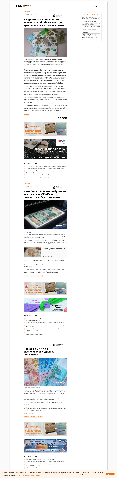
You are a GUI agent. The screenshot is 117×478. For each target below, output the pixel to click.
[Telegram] (62, 118)
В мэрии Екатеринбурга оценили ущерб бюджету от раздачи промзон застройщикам (45, 171)
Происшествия (33, 416)
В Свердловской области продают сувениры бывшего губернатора (45, 168)
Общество (40, 416)
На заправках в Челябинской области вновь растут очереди (43, 470)
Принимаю (110, 474)
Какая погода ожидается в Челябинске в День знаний (89, 35)
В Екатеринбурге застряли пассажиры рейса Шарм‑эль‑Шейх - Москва (46, 166)
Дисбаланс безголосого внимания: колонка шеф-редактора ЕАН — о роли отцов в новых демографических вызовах (91, 19)
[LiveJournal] (66, 118)
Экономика (26, 115)
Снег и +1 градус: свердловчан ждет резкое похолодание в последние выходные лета (46, 326)
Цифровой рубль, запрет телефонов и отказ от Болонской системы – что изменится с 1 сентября (46, 329)
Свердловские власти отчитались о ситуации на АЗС (41, 459)
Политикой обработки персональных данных (27, 475)
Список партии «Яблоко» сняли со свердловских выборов (91, 24)
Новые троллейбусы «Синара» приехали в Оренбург (90, 38)
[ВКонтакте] (58, 118)
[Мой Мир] (64, 118)
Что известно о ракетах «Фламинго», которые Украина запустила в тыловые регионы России (45, 319)
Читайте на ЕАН (28, 413)
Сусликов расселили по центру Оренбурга (90, 32)
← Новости (27, 183)
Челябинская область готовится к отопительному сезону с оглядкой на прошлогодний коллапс (91, 28)
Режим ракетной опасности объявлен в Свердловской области (43, 174)
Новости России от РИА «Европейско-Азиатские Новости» (20, 6)
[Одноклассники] (60, 118)
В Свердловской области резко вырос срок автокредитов (42, 177)
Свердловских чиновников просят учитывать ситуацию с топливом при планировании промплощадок (46, 333)
